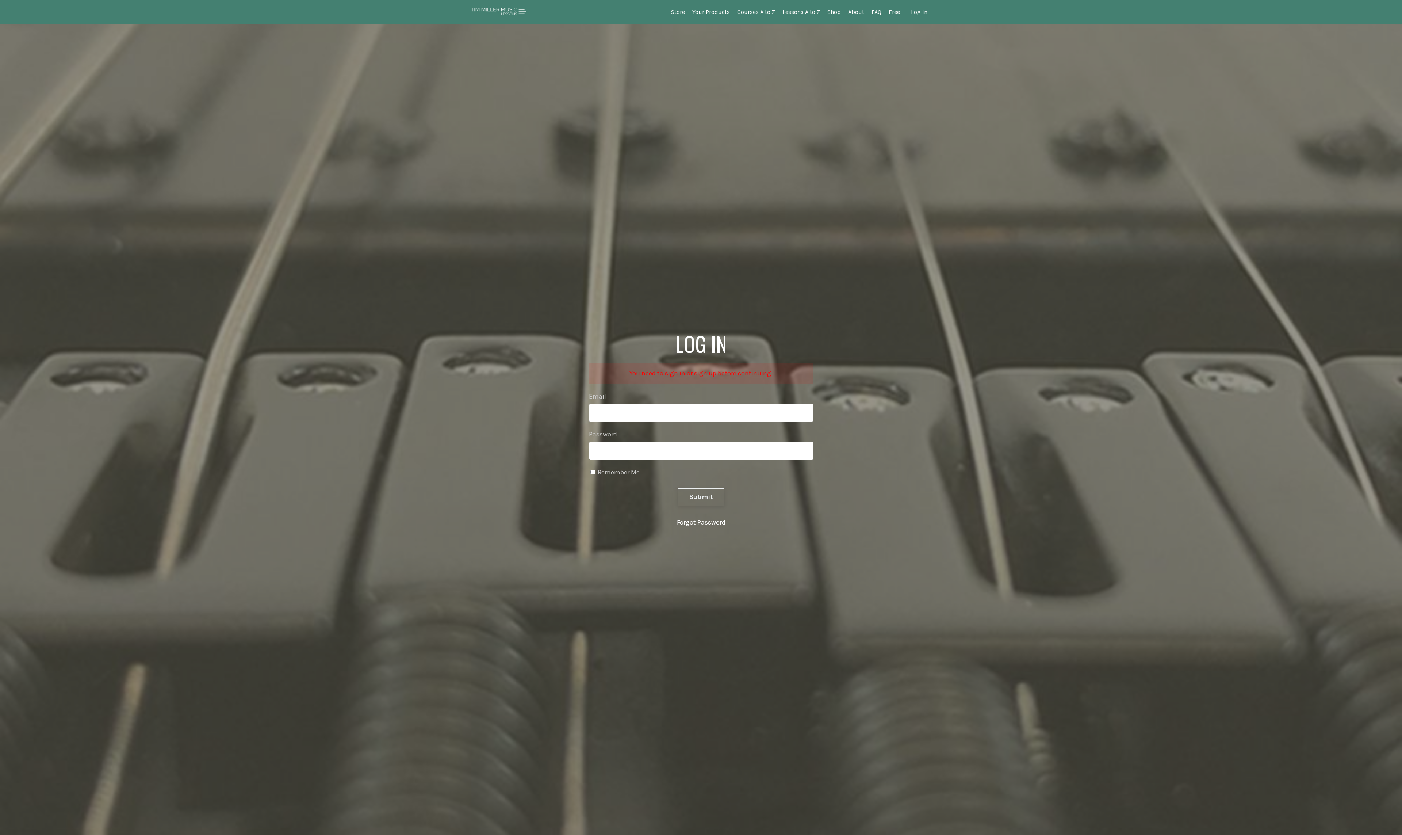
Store (678, 11)
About (856, 11)
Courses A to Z (756, 11)
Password (603, 434)
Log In (919, 11)
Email (597, 396)
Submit (701, 497)
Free (894, 11)
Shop (834, 11)
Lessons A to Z (801, 11)
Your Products (711, 11)
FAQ (876, 11)
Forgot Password (701, 522)
